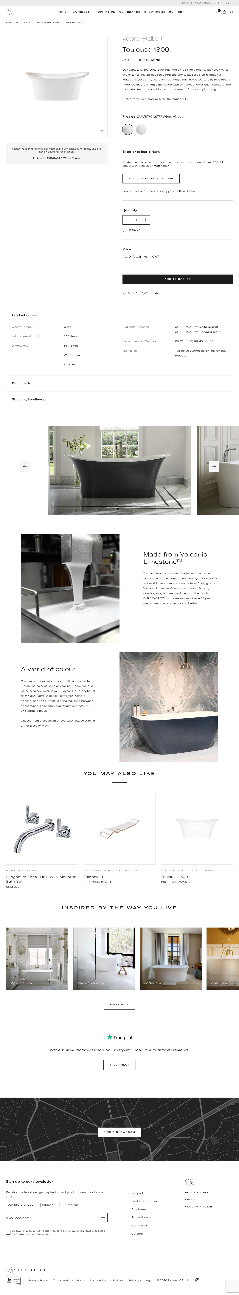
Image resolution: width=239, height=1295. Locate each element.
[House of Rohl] (209, 1182)
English (216, 2)
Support (176, 12)
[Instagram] (197, 1280)
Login (229, 2)
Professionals (141, 1217)
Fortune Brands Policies (106, 1280)
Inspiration (104, 12)
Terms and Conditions (68, 1280)
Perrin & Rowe (197, 1192)
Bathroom (82, 12)
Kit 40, (199, 341)
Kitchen (62, 12)
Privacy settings (140, 1280)
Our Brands (130, 12)
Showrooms (155, 12)
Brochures (139, 1209)
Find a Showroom (144, 1201)
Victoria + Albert (199, 1207)
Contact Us (139, 1225)
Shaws (190, 1200)
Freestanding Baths (48, 22)
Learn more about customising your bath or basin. (159, 191)
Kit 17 (188, 341)
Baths (27, 22)
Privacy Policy (38, 1280)
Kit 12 (179, 341)
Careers (137, 1233)
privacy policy (40, 1234)
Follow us (119, 1005)
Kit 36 (209, 341)
